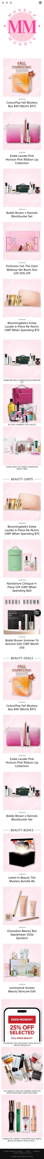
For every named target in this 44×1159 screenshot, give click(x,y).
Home (28, 1151)
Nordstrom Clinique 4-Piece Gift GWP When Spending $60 (22, 587)
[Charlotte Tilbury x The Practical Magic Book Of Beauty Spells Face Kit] (22, 1116)
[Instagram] (7, 3)
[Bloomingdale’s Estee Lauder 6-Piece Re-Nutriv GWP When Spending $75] (22, 298)
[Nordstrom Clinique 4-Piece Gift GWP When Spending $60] (22, 558)
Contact (36, 1151)
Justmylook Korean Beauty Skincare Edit (22, 989)
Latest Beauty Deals (22, 1153)
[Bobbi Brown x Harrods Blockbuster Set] (22, 188)
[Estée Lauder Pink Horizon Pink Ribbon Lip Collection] (22, 131)
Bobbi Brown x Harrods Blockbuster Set (22, 214)
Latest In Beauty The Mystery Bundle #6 (22, 879)
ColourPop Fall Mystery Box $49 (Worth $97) (22, 104)
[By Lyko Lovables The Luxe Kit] (22, 403)
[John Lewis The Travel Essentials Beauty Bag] (22, 445)
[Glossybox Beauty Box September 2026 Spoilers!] (22, 906)
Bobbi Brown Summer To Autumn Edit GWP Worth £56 (22, 644)
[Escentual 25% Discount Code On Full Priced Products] (22, 1020)
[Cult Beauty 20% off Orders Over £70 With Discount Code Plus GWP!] (22, 1068)
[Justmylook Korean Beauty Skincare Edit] (22, 963)
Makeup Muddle (16, 1151)
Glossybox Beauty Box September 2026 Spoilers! (22, 934)
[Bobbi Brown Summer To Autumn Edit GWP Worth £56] (22, 615)
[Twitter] (3, 3)
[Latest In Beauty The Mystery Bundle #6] (22, 852)
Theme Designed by (22, 1156)
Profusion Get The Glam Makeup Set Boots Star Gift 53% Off (22, 269)
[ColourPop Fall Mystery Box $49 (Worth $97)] (22, 77)
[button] (41, 2)
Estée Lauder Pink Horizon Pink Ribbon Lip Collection (22, 159)
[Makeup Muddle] (22, 27)
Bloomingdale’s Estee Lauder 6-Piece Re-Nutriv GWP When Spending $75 (22, 326)
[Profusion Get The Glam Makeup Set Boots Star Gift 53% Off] (22, 241)
